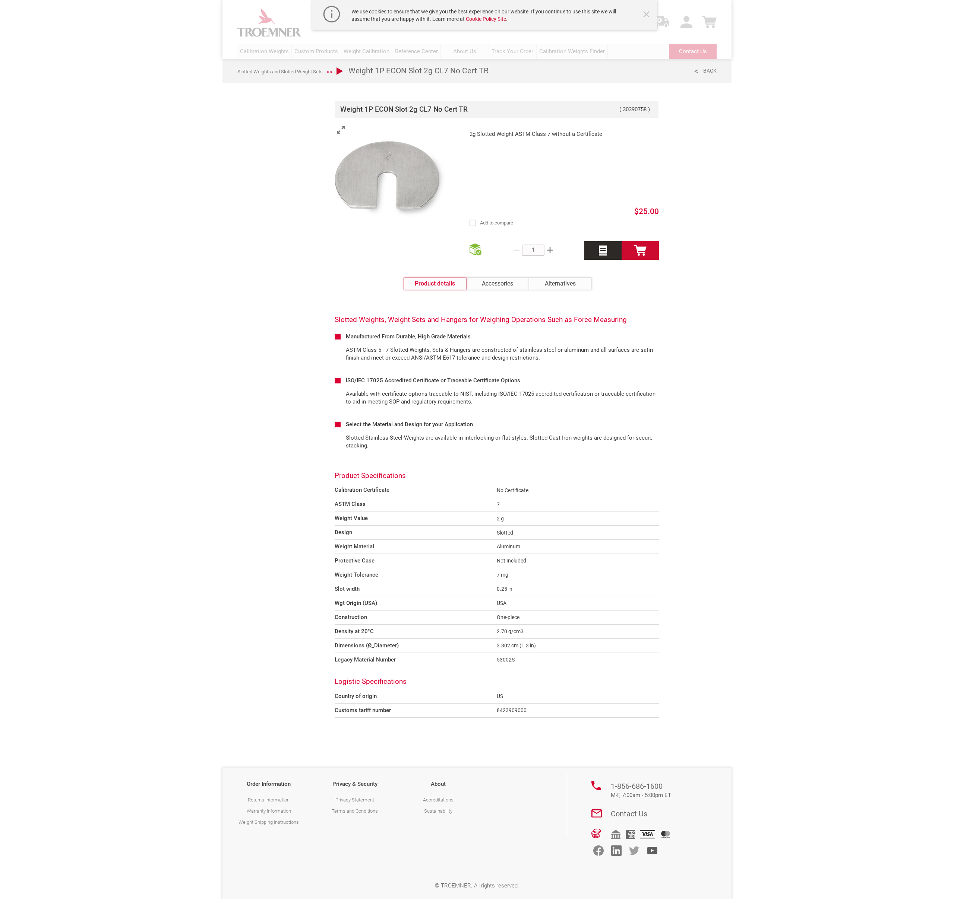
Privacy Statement (354, 800)
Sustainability (438, 811)
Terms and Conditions (355, 811)
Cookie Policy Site (486, 19)
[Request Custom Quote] (603, 250)
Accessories (497, 283)
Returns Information (269, 800)
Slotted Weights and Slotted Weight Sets (280, 71)
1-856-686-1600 (641, 790)
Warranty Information (269, 811)
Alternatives (560, 283)
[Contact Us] (596, 813)
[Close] (647, 15)
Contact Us (629, 813)
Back (710, 71)
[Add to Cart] (640, 250)
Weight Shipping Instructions (268, 822)
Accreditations (438, 800)
